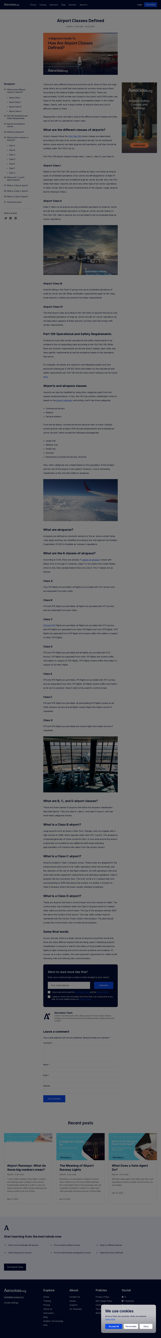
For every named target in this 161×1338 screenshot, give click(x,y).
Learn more (110, 1319)
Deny (146, 1326)
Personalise (130, 1326)
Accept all (114, 1326)
